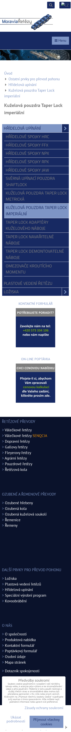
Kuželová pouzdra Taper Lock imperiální (36, 210)
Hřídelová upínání (22, 128)
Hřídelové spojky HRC (27, 136)
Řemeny (11, 525)
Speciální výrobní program (25, 595)
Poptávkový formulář (21, 650)
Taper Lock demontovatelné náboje (35, 254)
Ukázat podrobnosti (16, 719)
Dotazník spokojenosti (22, 670)
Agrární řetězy (16, 458)
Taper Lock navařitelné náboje (30, 239)
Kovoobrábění (16, 600)
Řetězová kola (16, 469)
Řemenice (13, 519)
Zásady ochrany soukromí (44, 708)
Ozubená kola (16, 508)
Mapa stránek (15, 662)
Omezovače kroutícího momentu (29, 269)
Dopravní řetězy (17, 441)
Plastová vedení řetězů (23, 584)
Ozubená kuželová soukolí (26, 514)
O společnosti (16, 634)
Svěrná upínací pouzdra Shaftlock (30, 181)
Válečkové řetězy (18, 429)
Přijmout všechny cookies (46, 721)
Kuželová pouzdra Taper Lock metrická (36, 196)
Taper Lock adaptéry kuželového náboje (27, 225)
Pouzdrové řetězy (18, 463)
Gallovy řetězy (16, 446)
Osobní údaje (15, 656)
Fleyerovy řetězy (18, 452)
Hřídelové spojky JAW (27, 170)
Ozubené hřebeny (19, 502)
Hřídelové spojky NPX (27, 153)
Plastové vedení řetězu (28, 283)
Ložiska (11, 292)
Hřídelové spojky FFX (27, 145)
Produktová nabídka (20, 639)
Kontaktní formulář (19, 645)
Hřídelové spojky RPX (27, 161)
